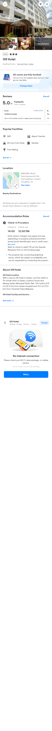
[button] (11, 180)
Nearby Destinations (12, 193)
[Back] (5, 4)
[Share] (47, 4)
